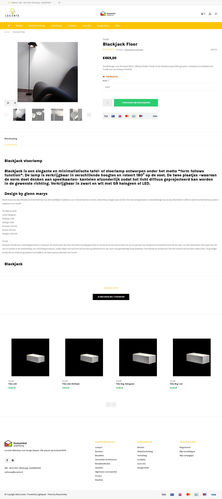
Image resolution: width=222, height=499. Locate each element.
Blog (117, 25)
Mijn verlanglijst (187, 455)
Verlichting (56, 25)
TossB (106, 39)
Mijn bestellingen (187, 451)
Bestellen (99, 455)
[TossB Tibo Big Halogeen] (138, 357)
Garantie (99, 467)
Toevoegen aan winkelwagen (136, 102)
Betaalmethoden (102, 463)
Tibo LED (12, 384)
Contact (98, 447)
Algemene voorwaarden (106, 471)
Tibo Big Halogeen (125, 384)
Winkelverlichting (37, 25)
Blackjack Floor (19, 32)
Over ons (87, 25)
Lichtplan (72, 25)
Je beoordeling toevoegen (111, 297)
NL (59, 2)
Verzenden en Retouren (106, 459)
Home (7, 32)
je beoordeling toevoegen (133, 49)
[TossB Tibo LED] (30, 357)
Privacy (98, 475)
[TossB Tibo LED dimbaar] (84, 357)
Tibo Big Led (176, 384)
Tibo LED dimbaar (71, 384)
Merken (19, 25)
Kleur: (106, 81)
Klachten (99, 480)
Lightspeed (41, 494)
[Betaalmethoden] (106, 116)
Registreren (185, 447)
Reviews (99, 451)
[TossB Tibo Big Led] (192, 357)
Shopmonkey (61, 494)
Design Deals (103, 25)
